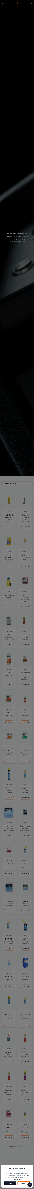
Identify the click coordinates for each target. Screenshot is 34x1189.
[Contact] (29, 1184)
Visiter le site (10, 1183)
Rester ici (24, 1183)
